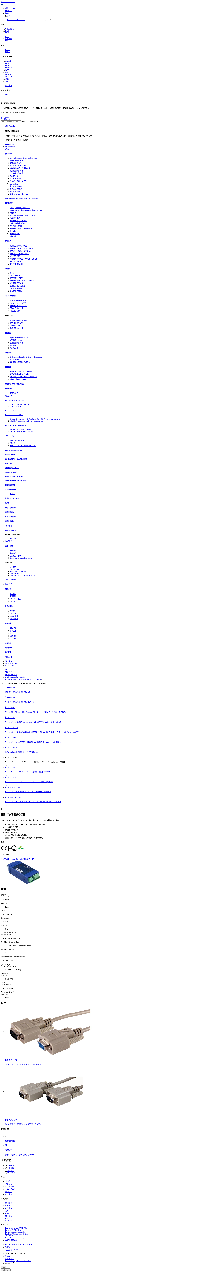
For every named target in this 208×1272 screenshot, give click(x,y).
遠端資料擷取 (15, 234)
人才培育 (13, 633)
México (7, 33)
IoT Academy (14, 569)
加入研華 (13, 639)
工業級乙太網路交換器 (18, 246)
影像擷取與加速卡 (16, 328)
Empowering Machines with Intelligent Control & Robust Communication (35, 419)
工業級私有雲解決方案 (18, 306)
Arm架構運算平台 (16, 160)
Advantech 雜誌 (15, 599)
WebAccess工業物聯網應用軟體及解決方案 (26, 210)
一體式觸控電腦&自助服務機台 (21, 371)
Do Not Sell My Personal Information (18, 1261)
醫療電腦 (13, 345)
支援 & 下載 (9, 546)
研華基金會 (8, 648)
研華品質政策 (9, 521)
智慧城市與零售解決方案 (19, 374)
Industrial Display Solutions (13, 476)
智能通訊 (8, 241)
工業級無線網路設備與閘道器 (21, 251)
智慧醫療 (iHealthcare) (12, 468)
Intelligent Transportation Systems (15, 425)
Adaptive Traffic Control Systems (21, 429)
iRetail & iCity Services (12, 436)
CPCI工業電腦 (15, 275)
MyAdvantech (10, 146)
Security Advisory (10, 579)
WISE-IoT (13, 539)
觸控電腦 (13, 236)
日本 (7, 70)
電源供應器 (14, 393)
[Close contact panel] (1, 1133)
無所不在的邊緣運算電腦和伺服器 (23, 446)
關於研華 (8, 584)
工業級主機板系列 (16, 163)
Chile (7, 37)
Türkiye (8, 84)
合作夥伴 (8, 526)
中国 (7, 63)
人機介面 (13, 213)
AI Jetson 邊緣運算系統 (18, 320)
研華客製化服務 (10, 485)
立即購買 (10, 1165)
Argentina (8, 35)
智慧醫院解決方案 (16, 343)
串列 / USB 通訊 (16, 261)
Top (4, 1267)
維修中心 (13, 553)
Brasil (7, 31)
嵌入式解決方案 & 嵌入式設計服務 (16, 459)
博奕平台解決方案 (16, 173)
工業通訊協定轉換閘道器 (19, 254)
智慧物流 (8, 353)
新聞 (7, 1213)
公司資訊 (13, 594)
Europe (7, 50)
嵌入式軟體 (14, 176)
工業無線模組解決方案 (18, 166)
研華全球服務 (9, 512)
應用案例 (8, 1203)
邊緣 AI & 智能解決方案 (19, 194)
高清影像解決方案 (10, 489)
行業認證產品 (15, 218)
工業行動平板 (15, 359)
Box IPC (13, 273)
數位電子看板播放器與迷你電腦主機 (23, 377)
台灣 (8, 16)
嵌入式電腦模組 (16, 186)
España (7, 52)
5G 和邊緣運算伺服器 (18, 300)
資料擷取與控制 (16, 226)
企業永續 (8, 643)
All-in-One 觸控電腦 (17, 440)
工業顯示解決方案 (16, 171)
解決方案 (8, 396)
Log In (12, 8)
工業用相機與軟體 (16, 323)
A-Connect (9, 665)
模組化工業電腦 (16, 288)
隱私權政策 (9, 1259)
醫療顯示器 (14, 348)
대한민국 (8, 72)
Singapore (8, 76)
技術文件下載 (28, 859)
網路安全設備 (15, 311)
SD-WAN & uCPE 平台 (18, 303)
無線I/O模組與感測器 (18, 223)
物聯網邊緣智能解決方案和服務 (15, 480)
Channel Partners (10, 530)
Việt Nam (8, 86)
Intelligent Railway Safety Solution (21, 431)
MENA (7, 95)
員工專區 (8, 652)
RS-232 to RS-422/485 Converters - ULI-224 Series (23, 679)
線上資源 (13, 567)
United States (9, 29)
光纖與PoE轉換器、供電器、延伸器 (23, 259)
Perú (6, 41)
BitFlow (12, 494)
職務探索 (13, 628)
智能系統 (8, 269)
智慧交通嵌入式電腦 (17, 286)
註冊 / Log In (10, 126)
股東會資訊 (14, 619)
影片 (7, 1211)
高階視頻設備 (15, 326)
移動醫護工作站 (16, 340)
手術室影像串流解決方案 (19, 338)
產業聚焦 (8, 1208)
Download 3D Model (15, 859)
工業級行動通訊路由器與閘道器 (22, 248)
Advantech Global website (16, 20)
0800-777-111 (11, 1173)
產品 (7, 149)
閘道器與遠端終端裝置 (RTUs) (21, 228)
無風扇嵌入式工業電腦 (18, 221)
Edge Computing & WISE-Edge (15, 400)
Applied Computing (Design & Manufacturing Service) (21, 198)
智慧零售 (8, 367)
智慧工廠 (8, 463)
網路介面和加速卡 (16, 308)
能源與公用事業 (10, 454)
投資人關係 (8, 606)
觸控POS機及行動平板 (18, 379)
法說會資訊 (14, 616)
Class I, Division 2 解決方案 (20, 208)
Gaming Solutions (10, 472)
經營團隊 (13, 596)
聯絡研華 (8, 657)
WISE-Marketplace (11, 663)
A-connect (8, 1220)
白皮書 (7, 1206)
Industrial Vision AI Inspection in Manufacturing (26, 421)
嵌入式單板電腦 (16, 179)
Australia (8, 61)
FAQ (7, 1218)
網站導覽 (8, 1256)
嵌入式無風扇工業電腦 (18, 181)
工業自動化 (8, 203)
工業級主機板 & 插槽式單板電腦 (22, 281)
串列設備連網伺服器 (17, 264)
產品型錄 (4, 859)
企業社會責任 (10, 1189)
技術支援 (8, 541)
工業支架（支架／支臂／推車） (15, 384)
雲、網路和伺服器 (10, 296)
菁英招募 (8, 623)
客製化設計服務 (10, 517)
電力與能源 (14, 231)
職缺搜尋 (8, 1192)
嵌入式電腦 (8, 154)
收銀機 (12, 443)
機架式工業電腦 (16, 291)
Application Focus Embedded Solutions (23, 158)
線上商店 (8, 661)
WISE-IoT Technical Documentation (22, 575)
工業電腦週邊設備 (16, 283)
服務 (7, 503)
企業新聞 (8, 1184)
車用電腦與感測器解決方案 (20, 362)
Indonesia (8, 67)
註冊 (7, 8)
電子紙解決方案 (16, 189)
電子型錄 (8, 1216)
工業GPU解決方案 (17, 278)
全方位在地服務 (10, 508)
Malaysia (8, 75)
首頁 (7, 669)
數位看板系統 (15, 192)
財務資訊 (13, 611)
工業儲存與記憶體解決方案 (20, 168)
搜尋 (7, 13)
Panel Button (5, 119)
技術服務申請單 (16, 556)
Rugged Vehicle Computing (13, 450)
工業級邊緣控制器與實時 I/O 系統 (22, 215)
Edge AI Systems (15, 406)
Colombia (8, 39)
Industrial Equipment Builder (14, 415)
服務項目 (13, 551)
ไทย (6, 81)
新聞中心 (13, 601)
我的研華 (8, 11)
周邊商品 (8, 388)
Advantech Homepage (8, 2)
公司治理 (13, 613)
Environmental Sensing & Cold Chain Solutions (26, 357)
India (7, 65)
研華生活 (13, 631)
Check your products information (21, 558)
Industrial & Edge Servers (13, 411)
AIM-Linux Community (18, 571)
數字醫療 (8, 333)
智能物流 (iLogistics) (11, 498)
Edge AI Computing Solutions (20, 404)
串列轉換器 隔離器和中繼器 (15, 677)
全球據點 (13, 636)
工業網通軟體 (15, 256)
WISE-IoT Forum (16, 573)
